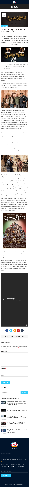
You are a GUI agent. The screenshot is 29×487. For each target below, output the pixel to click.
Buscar (24, 392)
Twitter (10, 330)
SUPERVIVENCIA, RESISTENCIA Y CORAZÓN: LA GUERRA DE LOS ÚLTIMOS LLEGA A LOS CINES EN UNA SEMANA (17, 403)
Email (14, 330)
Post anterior (8, 336)
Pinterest (18, 330)
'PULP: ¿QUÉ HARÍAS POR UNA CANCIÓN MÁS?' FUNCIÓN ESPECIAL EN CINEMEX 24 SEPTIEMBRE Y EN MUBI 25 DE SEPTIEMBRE (17, 416)
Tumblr (22, 330)
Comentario (4, 351)
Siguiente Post (20, 336)
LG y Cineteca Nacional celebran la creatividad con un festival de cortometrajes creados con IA (16, 424)
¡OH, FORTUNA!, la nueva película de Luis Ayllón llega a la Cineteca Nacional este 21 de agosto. (17, 431)
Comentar (14, 34)
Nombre (3, 368)
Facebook (6, 330)
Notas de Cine (5, 26)
